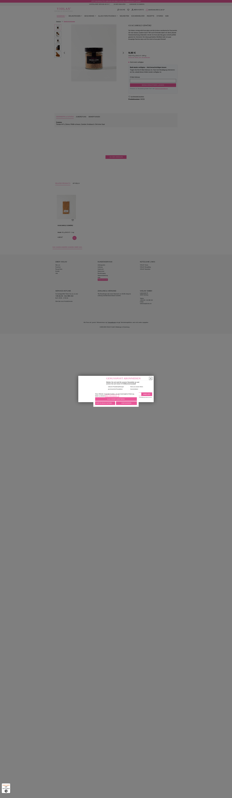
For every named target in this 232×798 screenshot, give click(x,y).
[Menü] (9, 784)
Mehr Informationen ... (112, 396)
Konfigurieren (126, 403)
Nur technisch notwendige (105, 403)
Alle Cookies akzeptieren (116, 399)
